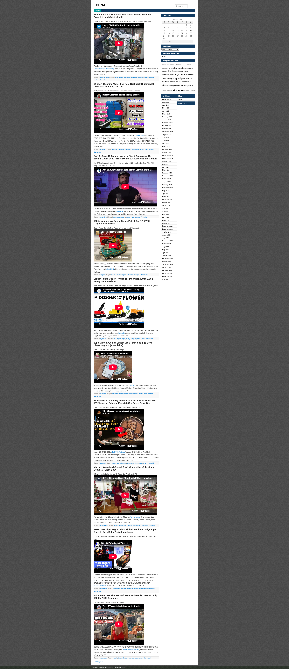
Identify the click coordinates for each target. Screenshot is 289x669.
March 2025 (166, 146)
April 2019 (165, 253)
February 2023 (167, 185)
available (103, 394)
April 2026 (165, 111)
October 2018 (166, 261)
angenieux (103, 217)
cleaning (128, 149)
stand (139, 525)
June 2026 (165, 105)
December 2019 (167, 241)
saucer (175, 81)
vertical (96, 80)
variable (169, 91)
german (177, 71)
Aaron (123, 668)
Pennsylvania (135, 517)
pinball (144, 589)
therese (140, 658)
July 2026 (165, 102)
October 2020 (166, 232)
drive (169, 71)
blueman (122, 149)
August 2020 (166, 235)
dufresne (128, 658)
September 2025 (167, 131)
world (193, 91)
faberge (123, 463)
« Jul (168, 41)
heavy (128, 339)
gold (181, 71)
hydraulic (121, 333)
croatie (115, 658)
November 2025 (167, 126)
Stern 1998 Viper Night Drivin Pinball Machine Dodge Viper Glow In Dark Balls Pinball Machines (125, 530)
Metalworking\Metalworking (104, 68)
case (174, 64)
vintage (137, 217)
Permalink (103, 80)
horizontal (134, 77)
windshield (110, 269)
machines (103, 589)
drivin (123, 589)
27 (177, 36)
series (185, 81)
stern (149, 589)
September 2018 (167, 264)
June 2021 (165, 211)
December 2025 (167, 123)
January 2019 (166, 255)
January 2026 (166, 120)
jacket (171, 74)
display (164, 71)
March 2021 (166, 220)
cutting (185, 68)
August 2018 (166, 267)
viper (153, 589)
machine (140, 77)
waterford (145, 525)
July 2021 (165, 208)
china (126, 394)
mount (128, 217)
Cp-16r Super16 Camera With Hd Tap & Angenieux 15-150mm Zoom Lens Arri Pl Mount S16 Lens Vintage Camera (125, 157)
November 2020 (167, 229)
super (132, 217)
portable (189, 78)
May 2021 (165, 214)
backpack (115, 149)
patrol (129, 275)
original (151, 77)
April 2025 (165, 143)
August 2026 (166, 99)
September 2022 (167, 188)
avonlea (121, 394)
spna (163, 56)
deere (190, 68)
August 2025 (166, 134)
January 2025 (166, 152)
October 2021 (166, 202)
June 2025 (165, 140)
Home (98, 10)
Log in (180, 99)
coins (119, 463)
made (191, 74)
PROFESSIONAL (100, 585)
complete (127, 77)
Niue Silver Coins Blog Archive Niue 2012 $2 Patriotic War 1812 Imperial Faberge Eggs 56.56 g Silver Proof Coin (125, 401)
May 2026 (165, 108)
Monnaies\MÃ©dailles (130, 649)
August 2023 (166, 182)
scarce (133, 275)
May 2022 (165, 191)
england (135, 394)
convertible (104, 525)
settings (150, 394)
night (140, 589)
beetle (113, 275)
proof (140, 463)
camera (122, 217)
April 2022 (165, 193)
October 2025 (166, 128)
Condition (132, 385)
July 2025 (165, 137)
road (171, 81)
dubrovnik (103, 658)
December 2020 (167, 226)
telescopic (186, 85)
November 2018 (167, 258)
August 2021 (166, 205)
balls (114, 589)
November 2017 (167, 276)
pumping (141, 149)
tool (191, 85)
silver (145, 463)
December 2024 (167, 155)
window (151, 149)
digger (119, 339)
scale (181, 81)
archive (114, 463)
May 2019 (165, 250)
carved (169, 65)
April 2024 (165, 167)
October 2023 (166, 179)
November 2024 (167, 158)
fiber (173, 71)
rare (167, 81)
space (138, 275)
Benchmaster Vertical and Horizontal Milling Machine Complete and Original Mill (122, 15)
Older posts (98, 662)
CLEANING (139, 135)
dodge (118, 589)
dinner (130, 394)
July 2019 (165, 247)
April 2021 (165, 217)
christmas (184, 65)
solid (170, 85)
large (143, 339)
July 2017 (165, 279)
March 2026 (166, 114)
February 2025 (167, 149)
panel (183, 78)
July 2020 (165, 238)
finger (123, 339)
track (164, 91)
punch (135, 525)
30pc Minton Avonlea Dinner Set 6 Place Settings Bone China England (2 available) (123, 344)
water (146, 149)
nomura (118, 275)
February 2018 (167, 270)
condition (174, 68)
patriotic (103, 463)
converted (120, 211)
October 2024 (166, 161)
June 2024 (165, 164)
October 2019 (166, 244)
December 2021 (167, 199)
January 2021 (166, 223)
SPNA (100, 4)
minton (141, 394)
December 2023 (167, 176)
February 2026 (167, 117)
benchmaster (104, 77)
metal (164, 78)
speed (174, 85)
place (146, 394)
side (189, 81)
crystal (123, 525)
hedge (133, 339)
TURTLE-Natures (118, 452)
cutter (114, 339)
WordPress (110, 668)
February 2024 (167, 173)
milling (146, 77)
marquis (129, 525)
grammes (135, 658)
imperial (129, 463)
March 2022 (166, 196)
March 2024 (166, 170)
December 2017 (167, 273)
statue (179, 85)
